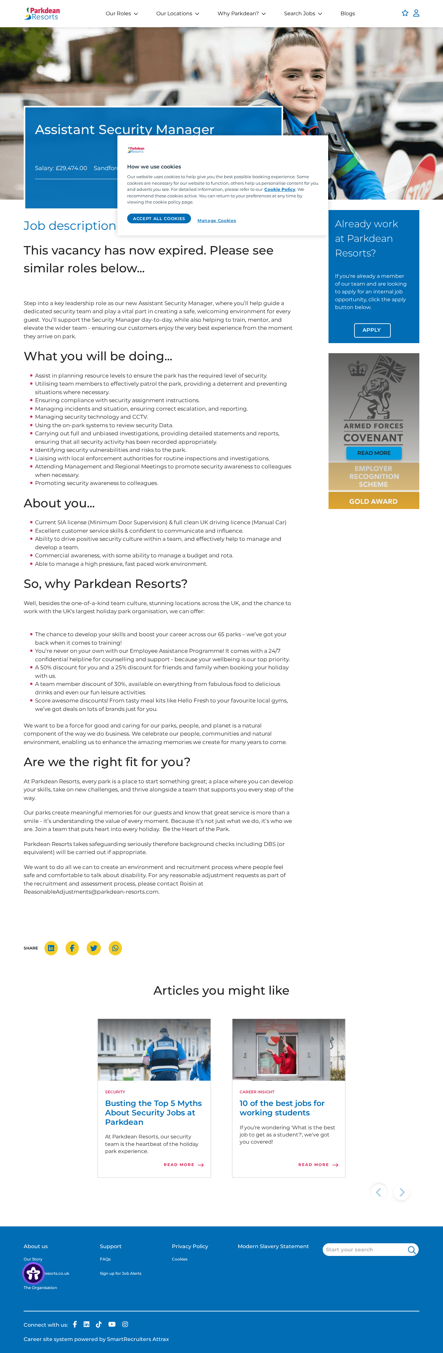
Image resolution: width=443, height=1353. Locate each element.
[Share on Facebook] (75, 948)
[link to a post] (154, 1050)
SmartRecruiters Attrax (138, 1339)
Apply (372, 330)
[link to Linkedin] (86, 1325)
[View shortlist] (405, 14)
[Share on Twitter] (97, 948)
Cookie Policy (279, 189)
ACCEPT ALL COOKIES (159, 218)
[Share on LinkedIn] (54, 948)
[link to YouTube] (112, 1325)
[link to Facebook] (75, 1325)
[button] (412, 1250)
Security (115, 1091)
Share (31, 948)
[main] (222, 185)
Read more (374, 453)
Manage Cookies (217, 220)
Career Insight (257, 1091)
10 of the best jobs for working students (282, 1108)
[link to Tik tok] (98, 1325)
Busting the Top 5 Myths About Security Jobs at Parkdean (153, 1113)
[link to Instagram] (125, 1325)
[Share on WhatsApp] (118, 948)
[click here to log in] (416, 13)
